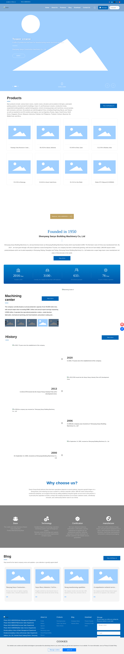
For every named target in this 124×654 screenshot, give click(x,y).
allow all (69, 650)
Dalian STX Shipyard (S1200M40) (104, 182)
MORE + (18, 55)
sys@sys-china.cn (11, 2)
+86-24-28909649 (12, 628)
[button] (12, 86)
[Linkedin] (112, 2)
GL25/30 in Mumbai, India (104, 147)
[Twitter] (114, 2)
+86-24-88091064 (12, 625)
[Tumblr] (117, 2)
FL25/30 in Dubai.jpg (19, 182)
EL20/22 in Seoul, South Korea (47, 182)
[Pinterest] (119, 2)
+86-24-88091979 (12, 622)
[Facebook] (109, 2)
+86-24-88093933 (25, 2)
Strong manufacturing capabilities (75, 587)
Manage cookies (55, 650)
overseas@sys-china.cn (14, 633)
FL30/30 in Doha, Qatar (76, 147)
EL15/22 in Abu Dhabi (76, 182)
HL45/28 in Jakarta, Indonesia (48, 147)
